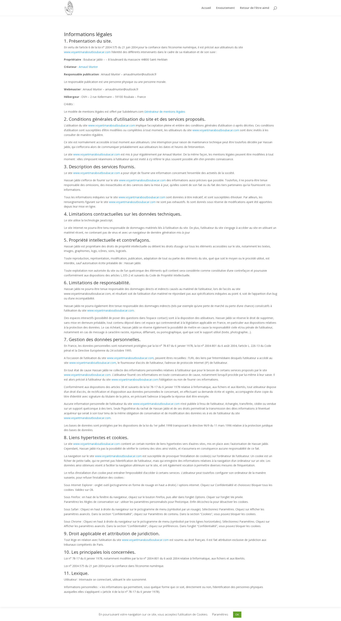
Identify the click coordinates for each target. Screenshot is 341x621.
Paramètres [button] (220, 614)
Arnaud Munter (88, 67)
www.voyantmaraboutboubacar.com (87, 52)
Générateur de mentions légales (164, 111)
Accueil (206, 8)
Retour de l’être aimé (254, 8)
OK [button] (237, 614)
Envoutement (225, 8)
